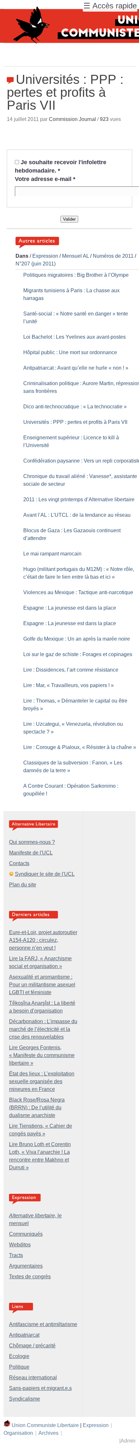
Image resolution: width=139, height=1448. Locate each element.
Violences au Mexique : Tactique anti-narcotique (78, 592)
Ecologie (19, 1356)
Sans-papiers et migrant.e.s (40, 1388)
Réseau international (33, 1377)
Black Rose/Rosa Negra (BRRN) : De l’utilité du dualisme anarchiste (37, 1107)
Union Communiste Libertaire (45, 1425)
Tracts (16, 1255)
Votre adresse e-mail (45, 179)
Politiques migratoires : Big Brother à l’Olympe (76, 275)
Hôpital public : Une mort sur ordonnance (70, 352)
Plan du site (22, 884)
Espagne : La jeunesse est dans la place (69, 608)
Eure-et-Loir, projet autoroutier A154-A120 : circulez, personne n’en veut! (43, 940)
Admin (128, 1440)
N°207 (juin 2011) (36, 263)
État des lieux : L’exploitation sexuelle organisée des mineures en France (41, 1081)
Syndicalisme (24, 1399)
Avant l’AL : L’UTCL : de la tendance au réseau (77, 515)
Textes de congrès (30, 1276)
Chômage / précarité (32, 1345)
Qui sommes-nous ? (32, 842)
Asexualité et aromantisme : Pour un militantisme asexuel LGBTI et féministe (42, 984)
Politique (19, 1367)
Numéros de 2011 (113, 256)
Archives (48, 1433)
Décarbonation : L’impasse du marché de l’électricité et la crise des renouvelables (43, 1029)
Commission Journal (72, 119)
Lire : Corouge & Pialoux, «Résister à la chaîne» (79, 747)
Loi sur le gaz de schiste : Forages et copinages (77, 654)
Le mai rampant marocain (52, 553)
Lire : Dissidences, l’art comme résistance (70, 670)
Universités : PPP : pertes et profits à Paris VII (75, 422)
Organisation (18, 1433)
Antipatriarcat (24, 1335)
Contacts (19, 863)
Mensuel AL (75, 256)
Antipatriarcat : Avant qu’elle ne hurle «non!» (75, 368)
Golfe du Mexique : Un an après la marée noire (76, 639)
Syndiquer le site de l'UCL (45, 874)
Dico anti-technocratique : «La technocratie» (75, 406)
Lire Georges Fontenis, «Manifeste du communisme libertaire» (42, 1055)
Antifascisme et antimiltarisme (43, 1324)
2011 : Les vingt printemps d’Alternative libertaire (78, 499)
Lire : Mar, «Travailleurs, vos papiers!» (68, 685)
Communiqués (26, 1234)
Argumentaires (26, 1266)
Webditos (20, 1244)
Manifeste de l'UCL (31, 852)
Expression (45, 256)
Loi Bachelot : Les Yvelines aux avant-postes (74, 337)
